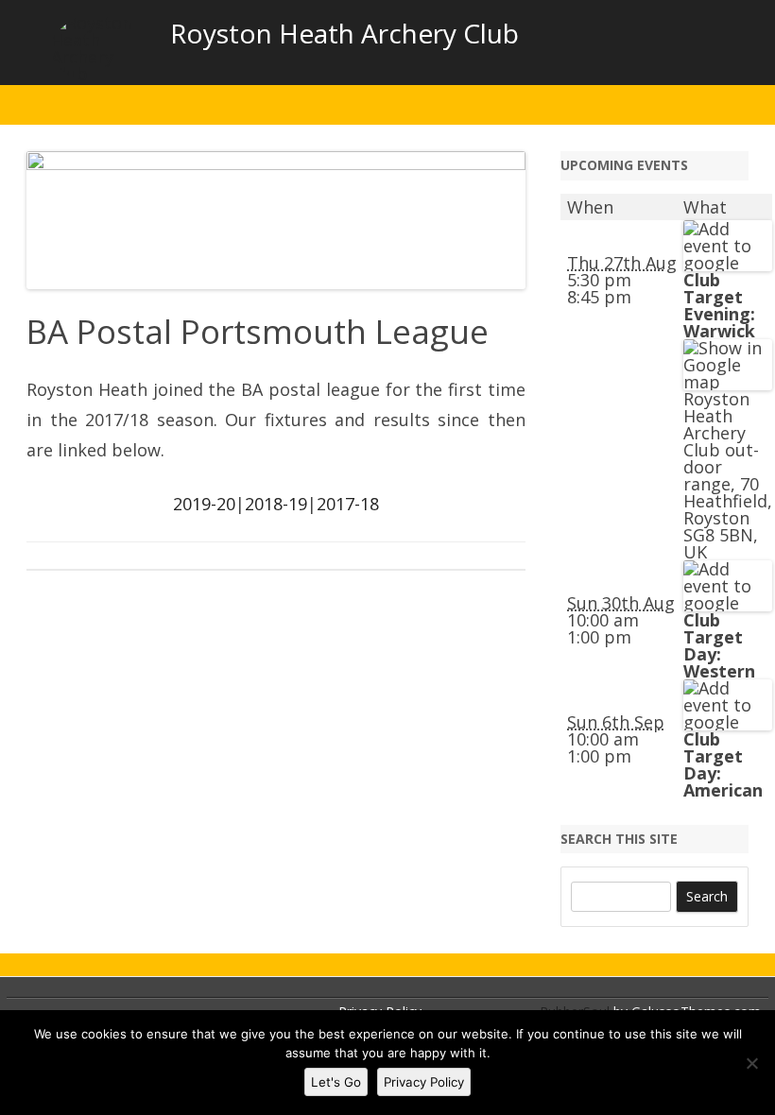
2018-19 (276, 503)
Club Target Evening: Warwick (719, 305)
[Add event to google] (727, 262)
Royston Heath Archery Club (344, 33)
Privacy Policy (424, 1081)
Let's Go (336, 1081)
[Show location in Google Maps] (727, 381)
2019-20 (204, 503)
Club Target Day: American (723, 764)
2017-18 (348, 503)
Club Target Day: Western (719, 645)
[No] (751, 1063)
